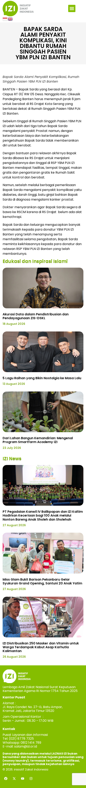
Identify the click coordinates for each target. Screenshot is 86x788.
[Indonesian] (5, 19)
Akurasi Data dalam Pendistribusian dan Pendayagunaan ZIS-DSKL (36, 316)
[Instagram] (31, 778)
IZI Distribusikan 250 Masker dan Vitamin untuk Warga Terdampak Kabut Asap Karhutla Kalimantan (41, 647)
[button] (71, 8)
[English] (10, 19)
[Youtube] (22, 778)
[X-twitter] (14, 778)
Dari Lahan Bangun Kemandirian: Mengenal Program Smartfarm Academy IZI (38, 440)
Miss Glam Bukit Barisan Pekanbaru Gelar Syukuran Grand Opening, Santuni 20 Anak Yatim (42, 581)
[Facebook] (6, 778)
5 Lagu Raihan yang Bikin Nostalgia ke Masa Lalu (42, 378)
